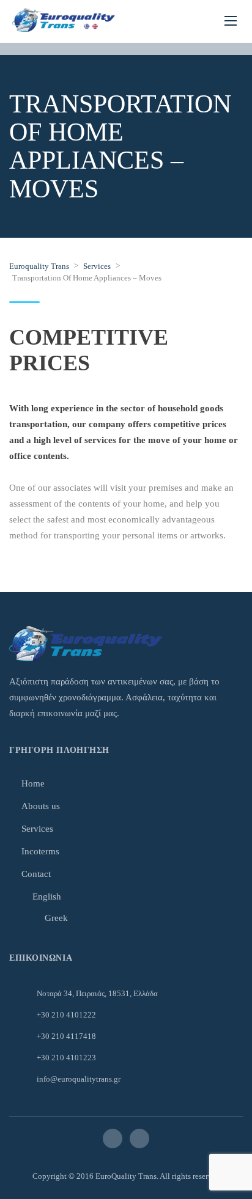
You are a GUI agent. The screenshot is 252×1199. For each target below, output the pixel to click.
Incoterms (40, 851)
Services (37, 829)
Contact (36, 874)
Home (33, 783)
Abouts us (40, 806)
